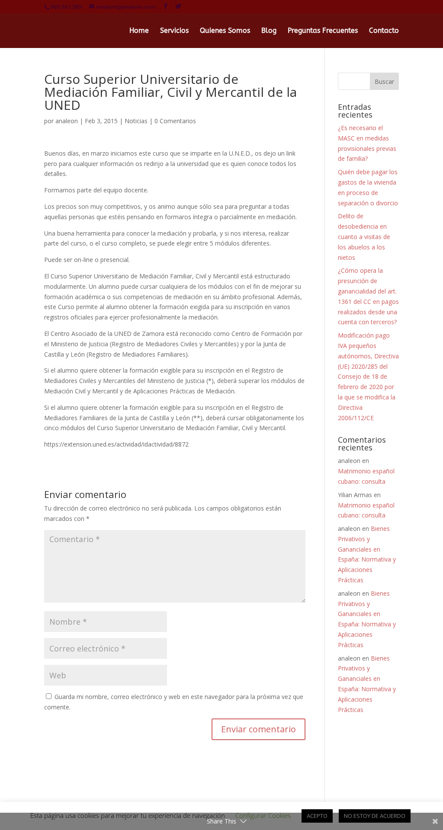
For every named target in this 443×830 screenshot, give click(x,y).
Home (139, 31)
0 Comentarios (175, 121)
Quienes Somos (225, 31)
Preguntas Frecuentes (323, 31)
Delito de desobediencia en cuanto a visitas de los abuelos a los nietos (364, 236)
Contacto (384, 31)
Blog (268, 31)
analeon (66, 121)
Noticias (136, 121)
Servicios (174, 31)
